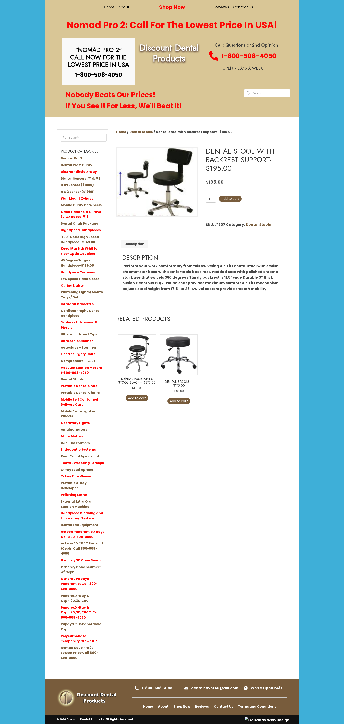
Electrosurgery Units (78, 354)
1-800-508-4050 (248, 55)
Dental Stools (72, 379)
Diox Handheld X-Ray (79, 171)
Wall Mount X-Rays (77, 198)
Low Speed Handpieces (80, 279)
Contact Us (223, 706)
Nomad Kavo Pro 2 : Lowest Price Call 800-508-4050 (79, 652)
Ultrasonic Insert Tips (79, 334)
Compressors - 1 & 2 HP (79, 361)
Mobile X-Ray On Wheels (81, 205)
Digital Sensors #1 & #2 (80, 178)
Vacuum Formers (75, 443)
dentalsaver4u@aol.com (214, 687)
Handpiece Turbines (78, 272)
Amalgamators (74, 429)
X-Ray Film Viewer (76, 476)
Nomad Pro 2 (71, 158)
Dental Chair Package (79, 223)
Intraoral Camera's (77, 304)
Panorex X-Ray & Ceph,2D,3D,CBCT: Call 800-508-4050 (80, 612)
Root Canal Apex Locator (82, 456)
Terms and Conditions (257, 706)
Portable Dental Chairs (80, 392)
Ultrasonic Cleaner (77, 341)
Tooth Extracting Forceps (82, 463)
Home (121, 132)
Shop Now (182, 706)
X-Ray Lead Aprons (77, 469)
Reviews (202, 706)
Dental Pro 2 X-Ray (76, 165)
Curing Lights (72, 285)
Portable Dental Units (79, 386)
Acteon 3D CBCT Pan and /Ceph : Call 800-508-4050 (82, 548)
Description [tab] (134, 244)
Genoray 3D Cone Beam (81, 560)
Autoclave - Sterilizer (79, 347)
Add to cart (230, 198)
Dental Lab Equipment (79, 525)
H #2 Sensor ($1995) (78, 191)
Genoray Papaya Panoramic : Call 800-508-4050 (79, 583)
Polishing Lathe (74, 494)
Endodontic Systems (78, 449)
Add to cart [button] (137, 398)
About (163, 706)
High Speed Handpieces (81, 230)
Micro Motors (72, 436)
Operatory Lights (75, 423)
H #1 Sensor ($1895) (77, 185)
